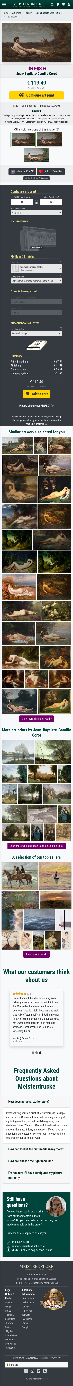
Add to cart (38, 394)
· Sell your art (28, 1302)
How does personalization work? (29, 1102)
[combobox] (36, 212)
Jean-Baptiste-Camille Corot (49, 12)
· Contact (9, 1302)
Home (5, 12)
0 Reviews (43, 178)
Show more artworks (36, 954)
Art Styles (16, 12)
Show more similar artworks (36, 718)
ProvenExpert (28, 1038)
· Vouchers (27, 1319)
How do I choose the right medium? (30, 1161)
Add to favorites (52, 171)
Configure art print (39, 95)
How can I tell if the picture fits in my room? (36, 1149)
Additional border (18, 208)
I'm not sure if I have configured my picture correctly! (35, 1175)
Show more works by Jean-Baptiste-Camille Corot (36, 846)
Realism (28, 12)
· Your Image (28, 1298)
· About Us (10, 1347)
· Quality (25, 1306)
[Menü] (4, 4)
